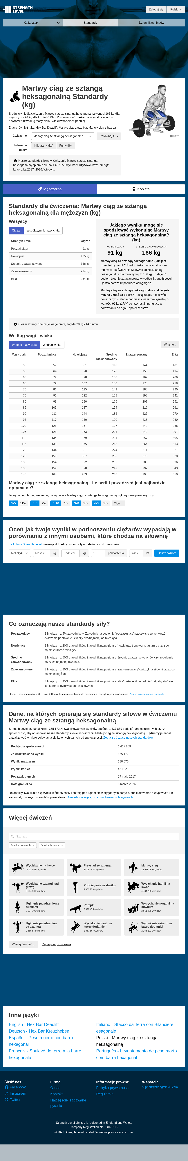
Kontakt (56, 1094)
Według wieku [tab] (52, 344)
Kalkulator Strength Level (25, 544)
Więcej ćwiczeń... (23, 944)
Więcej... (49, 169)
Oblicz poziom (167, 553)
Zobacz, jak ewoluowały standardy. (146, 694)
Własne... (170, 344)
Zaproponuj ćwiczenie (56, 944)
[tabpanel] (50, 260)
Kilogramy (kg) (43, 145)
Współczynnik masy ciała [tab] (43, 230)
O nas (55, 1088)
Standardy (90, 22)
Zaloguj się (156, 9)
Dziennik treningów (151, 22)
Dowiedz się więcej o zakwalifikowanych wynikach (100, 797)
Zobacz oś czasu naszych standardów (128, 737)
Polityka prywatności (112, 1088)
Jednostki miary (20, 147)
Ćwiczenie (20, 135)
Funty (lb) (65, 145)
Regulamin (104, 1094)
